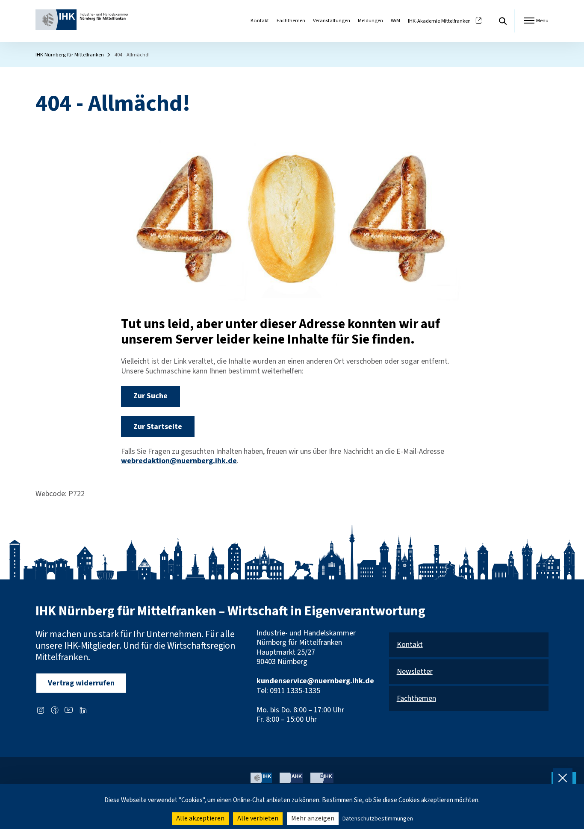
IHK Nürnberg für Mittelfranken (69, 55)
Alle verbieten (257, 818)
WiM (395, 20)
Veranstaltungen (331, 20)
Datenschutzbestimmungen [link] (377, 818)
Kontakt (260, 20)
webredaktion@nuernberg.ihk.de (179, 461)
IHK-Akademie (439, 21)
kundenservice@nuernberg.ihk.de (315, 681)
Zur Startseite (157, 426)
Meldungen (370, 20)
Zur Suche (150, 396)
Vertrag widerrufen (81, 683)
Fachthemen (291, 20)
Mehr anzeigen (312, 818)
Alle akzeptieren (200, 818)
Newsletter (415, 672)
